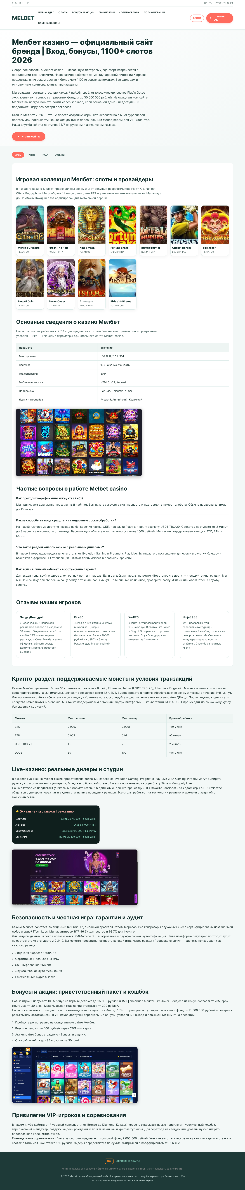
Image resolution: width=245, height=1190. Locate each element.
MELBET (23, 18)
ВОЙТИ (208, 3)
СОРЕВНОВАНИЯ (129, 12)
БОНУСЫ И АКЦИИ (83, 12)
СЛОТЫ (63, 12)
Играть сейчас (31, 136)
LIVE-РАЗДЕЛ (46, 12)
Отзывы (60, 154)
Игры (18, 154)
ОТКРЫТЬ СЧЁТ (224, 3)
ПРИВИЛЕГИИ (106, 12)
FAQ (45, 154)
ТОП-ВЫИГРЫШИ (154, 12)
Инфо (32, 154)
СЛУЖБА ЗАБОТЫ (49, 23)
